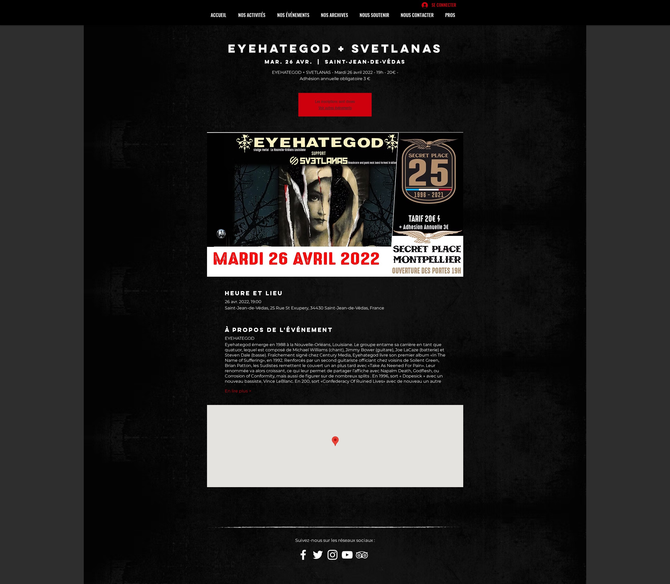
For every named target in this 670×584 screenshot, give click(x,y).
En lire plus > (238, 390)
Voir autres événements (335, 107)
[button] (253, 15)
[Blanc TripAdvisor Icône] (361, 554)
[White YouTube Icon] (347, 554)
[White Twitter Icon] (318, 554)
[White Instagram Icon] (332, 554)
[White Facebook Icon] (303, 554)
